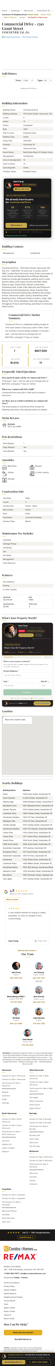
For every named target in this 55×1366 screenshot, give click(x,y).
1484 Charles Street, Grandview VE (37, 813)
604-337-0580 (16, 1023)
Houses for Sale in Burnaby (40, 1119)
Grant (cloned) (9, 798)
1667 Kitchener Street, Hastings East (38, 875)
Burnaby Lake (34, 1135)
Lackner (32, 1180)
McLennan (33, 1173)
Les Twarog (39, 972)
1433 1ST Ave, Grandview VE (35, 817)
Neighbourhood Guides (13, 1297)
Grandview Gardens (11, 817)
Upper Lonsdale (8, 1148)
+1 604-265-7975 (11, 1273)
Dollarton (5, 1151)
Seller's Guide (9, 1308)
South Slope (34, 1139)
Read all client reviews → (27, 950)
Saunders (33, 1177)
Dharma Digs (8, 802)
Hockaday (6, 1214)
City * (5, 681)
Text (39, 635)
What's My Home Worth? (23, 1332)
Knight (4, 1099)
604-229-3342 (26, 635)
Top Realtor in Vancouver (37, 17)
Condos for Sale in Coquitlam (13, 1198)
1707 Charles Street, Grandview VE (37, 879)
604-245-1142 (39, 1002)
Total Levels (33, 604)
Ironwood (33, 1184)
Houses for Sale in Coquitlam (13, 1195)
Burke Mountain (8, 1218)
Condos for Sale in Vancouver (14, 1079)
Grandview (7, 859)
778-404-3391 (39, 1023)
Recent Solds (9, 1318)
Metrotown (33, 1142)
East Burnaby (34, 1146)
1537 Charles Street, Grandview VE (37, 825)
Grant (5, 794)
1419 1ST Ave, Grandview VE (35, 856)
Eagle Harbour (35, 1108)
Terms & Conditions (11, 1283)
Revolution (7, 875)
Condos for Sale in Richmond (40, 1160)
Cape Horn (6, 1222)
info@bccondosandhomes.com (33, 1273)
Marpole (5, 1092)
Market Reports (10, 17)
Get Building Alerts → (14, 1362)
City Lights (7, 879)
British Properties (36, 1101)
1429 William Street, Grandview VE (37, 863)
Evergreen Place (10, 852)
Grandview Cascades (12, 848)
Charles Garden (9, 825)
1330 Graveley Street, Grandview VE (38, 871)
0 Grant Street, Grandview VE (35, 798)
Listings (22, 17)
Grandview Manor (10, 867)
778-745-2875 (27, 1045)
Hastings (5, 1103)
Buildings (15, 10)
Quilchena (6, 1096)
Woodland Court (9, 806)
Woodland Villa (9, 821)
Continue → (27, 692)
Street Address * (11, 671)
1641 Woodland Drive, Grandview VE (38, 806)
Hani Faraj (16, 972)
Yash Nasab (27, 1039)
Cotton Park (8, 832)
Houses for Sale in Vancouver (14, 1076)
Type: (40, 80)
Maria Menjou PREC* (16, 996)
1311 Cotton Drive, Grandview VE (36, 836)
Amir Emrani (38, 996)
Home (4, 10)
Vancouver (28, 10)
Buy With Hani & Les (23, 1339)
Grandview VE (43, 10)
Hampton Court (9, 871)
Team (6, 1304)
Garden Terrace (9, 809)
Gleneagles (33, 1097)
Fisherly (24, 1278)
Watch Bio (38, 981)
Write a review (12, 899)
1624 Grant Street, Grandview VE (36, 840)
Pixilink (17, 1278)
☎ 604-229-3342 (22, 189)
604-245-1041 (39, 978)
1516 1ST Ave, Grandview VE (35, 821)
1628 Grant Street (10, 844)
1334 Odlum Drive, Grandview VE (37, 859)
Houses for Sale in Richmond (40, 1157)
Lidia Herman (39, 1018)
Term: (18, 80)
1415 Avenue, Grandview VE (34, 848)
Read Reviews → (26, 1237)
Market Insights (10, 1290)
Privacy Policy (9, 1286)
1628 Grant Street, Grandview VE (36, 844)
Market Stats (46, 14)
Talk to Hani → (16, 225)
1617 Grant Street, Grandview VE (36, 852)
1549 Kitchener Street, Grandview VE (38, 802)
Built (30, 597)
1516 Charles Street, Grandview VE (37, 809)
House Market (9, 1301)
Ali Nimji (16, 1018)
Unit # (45, 681)
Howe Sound (34, 1105)
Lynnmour (6, 1141)
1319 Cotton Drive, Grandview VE (37, 832)
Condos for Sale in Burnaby (40, 1123)
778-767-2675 (16, 1002)
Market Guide (33, 14)
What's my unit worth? (38, 225)
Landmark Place (9, 863)
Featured (7, 1315)
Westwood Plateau (9, 1211)
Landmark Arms (9, 813)
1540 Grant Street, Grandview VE (37, 794)
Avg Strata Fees (8, 604)
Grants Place (8, 840)
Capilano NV (7, 1144)
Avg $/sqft (6, 597)
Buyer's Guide (9, 1311)
